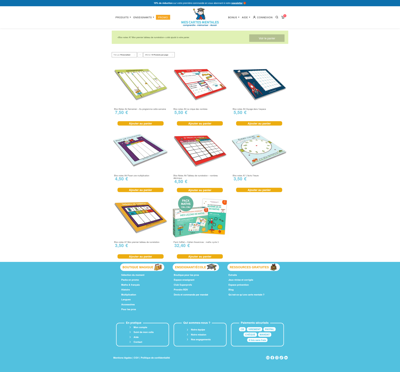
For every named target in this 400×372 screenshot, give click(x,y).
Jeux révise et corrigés (240, 279)
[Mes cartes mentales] (200, 17)
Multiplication (128, 294)
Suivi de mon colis (144, 332)
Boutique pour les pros (186, 275)
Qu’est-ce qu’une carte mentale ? (246, 294)
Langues (126, 299)
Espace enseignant (184, 279)
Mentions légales (122, 357)
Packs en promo (130, 279)
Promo (163, 17)
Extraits (232, 275)
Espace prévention (238, 284)
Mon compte (140, 327)
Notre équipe (198, 329)
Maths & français (130, 284)
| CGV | (136, 357)
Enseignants (142, 17)
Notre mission (198, 334)
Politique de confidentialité (155, 357)
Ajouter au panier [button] (140, 123)
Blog (231, 289)
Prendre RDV (181, 289)
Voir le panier (267, 38)
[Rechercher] (277, 17)
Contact (138, 342)
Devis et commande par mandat (191, 294)
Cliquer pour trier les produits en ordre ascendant (140, 55)
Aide (245, 17)
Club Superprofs (183, 284)
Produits (122, 17)
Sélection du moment (132, 275)
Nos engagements (201, 339)
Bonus (232, 17)
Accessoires (128, 304)
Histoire (125, 289)
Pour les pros (128, 309)
